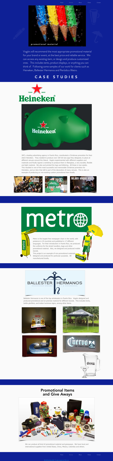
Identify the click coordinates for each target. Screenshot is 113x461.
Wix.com (67, 460)
